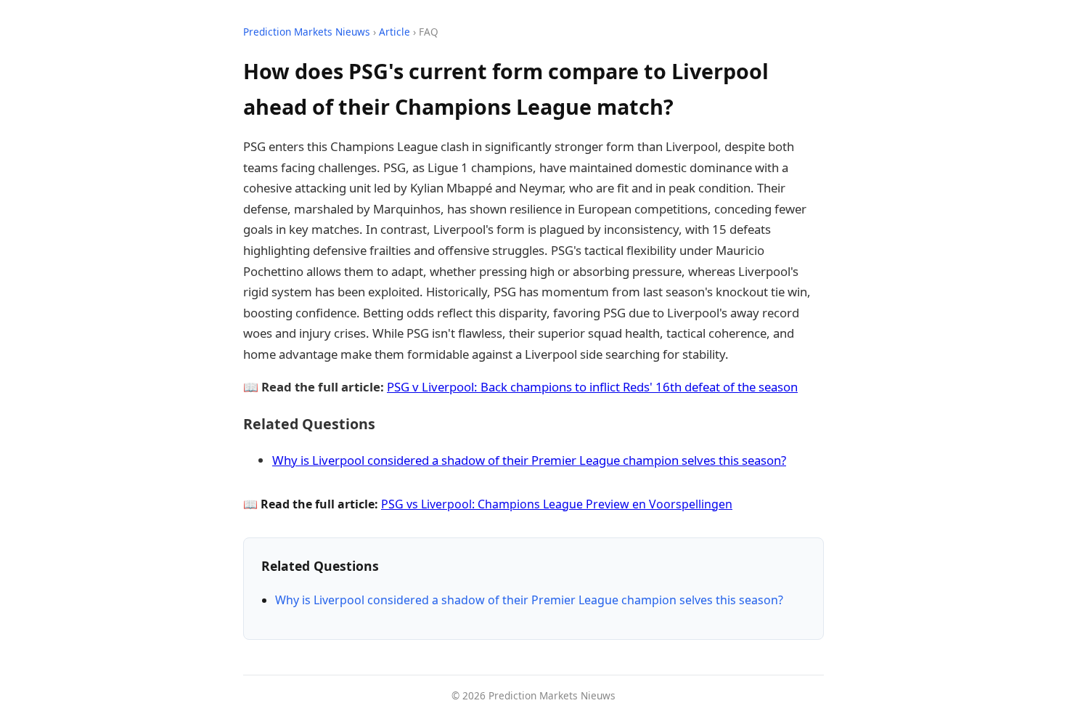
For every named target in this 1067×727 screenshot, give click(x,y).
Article (394, 31)
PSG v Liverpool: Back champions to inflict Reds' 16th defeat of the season (592, 386)
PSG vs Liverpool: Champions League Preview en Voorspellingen (556, 504)
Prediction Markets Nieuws (306, 31)
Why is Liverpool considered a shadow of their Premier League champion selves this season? (529, 460)
